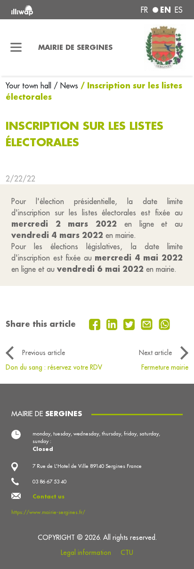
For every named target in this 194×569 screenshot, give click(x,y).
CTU (127, 552)
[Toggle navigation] (16, 47)
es (179, 10)
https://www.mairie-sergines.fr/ (48, 512)
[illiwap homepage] (44, 9)
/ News (66, 85)
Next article (155, 352)
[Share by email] (148, 323)
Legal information (86, 552)
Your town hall (30, 85)
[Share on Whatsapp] (164, 323)
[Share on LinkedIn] (113, 323)
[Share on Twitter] (130, 323)
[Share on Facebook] (96, 323)
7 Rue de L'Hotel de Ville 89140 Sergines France (87, 466)
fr (144, 10)
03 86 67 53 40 (49, 481)
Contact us (48, 496)
